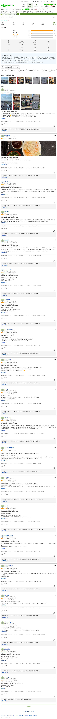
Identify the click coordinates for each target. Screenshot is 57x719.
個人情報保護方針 (10, 715)
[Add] (54, 17)
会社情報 (3, 715)
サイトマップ (33, 1)
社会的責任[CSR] (19, 715)
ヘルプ (21, 1)
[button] (4, 80)
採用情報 (26, 715)
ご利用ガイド (26, 1)
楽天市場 (46, 1)
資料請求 (35, 715)
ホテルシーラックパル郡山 (7, 17)
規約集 (30, 715)
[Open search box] (2, 67)
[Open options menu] (55, 89)
